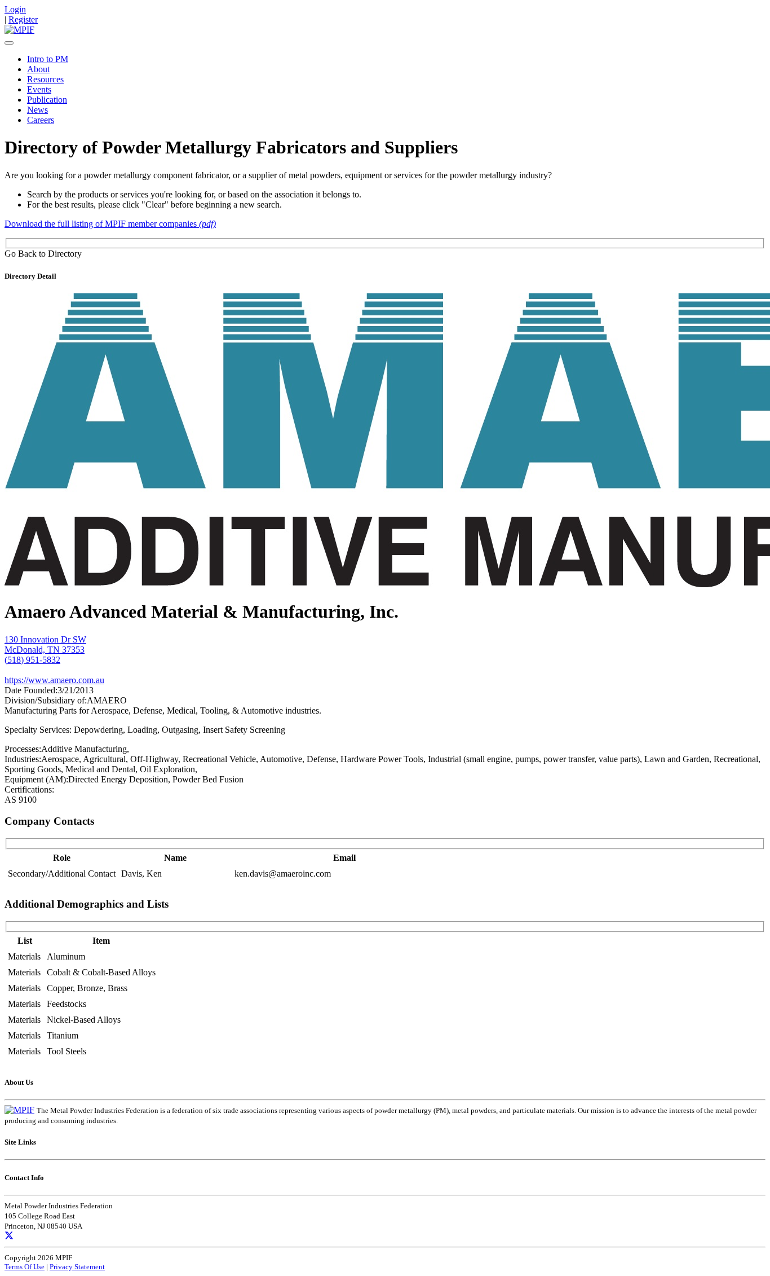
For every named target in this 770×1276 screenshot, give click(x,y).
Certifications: (29, 789)
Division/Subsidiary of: (46, 700)
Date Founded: (31, 690)
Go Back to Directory (43, 253)
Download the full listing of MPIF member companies (110, 223)
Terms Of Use (25, 1266)
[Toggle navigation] (9, 43)
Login (15, 9)
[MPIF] (19, 29)
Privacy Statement (77, 1266)
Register (23, 19)
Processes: (23, 749)
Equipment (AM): (36, 779)
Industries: (23, 759)
